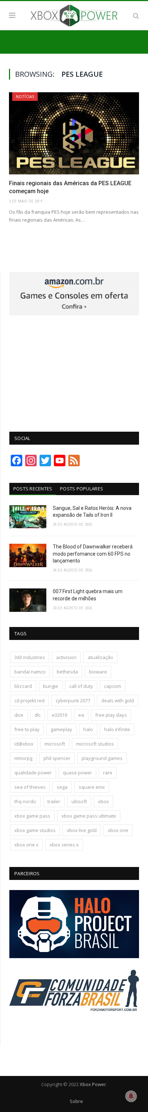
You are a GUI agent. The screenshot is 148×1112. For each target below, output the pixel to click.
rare (107, 772)
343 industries (29, 657)
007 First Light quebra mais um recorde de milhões (87, 594)
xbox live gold (82, 830)
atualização (100, 657)
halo (88, 729)
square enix (92, 787)
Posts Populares (81, 488)
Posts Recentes (32, 488)
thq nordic (25, 801)
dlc (37, 715)
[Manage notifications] (131, 1096)
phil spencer (56, 758)
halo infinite (117, 729)
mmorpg (23, 758)
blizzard (23, 686)
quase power (77, 772)
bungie (50, 686)
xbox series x (64, 844)
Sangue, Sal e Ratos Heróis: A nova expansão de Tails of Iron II (92, 511)
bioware (98, 671)
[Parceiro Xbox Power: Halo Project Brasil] (74, 956)
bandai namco (30, 671)
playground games (102, 758)
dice (18, 715)
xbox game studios (35, 830)
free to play (27, 729)
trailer (53, 801)
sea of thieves (30, 787)
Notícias (25, 96)
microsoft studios (95, 743)
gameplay (61, 729)
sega (62, 787)
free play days (111, 715)
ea (81, 715)
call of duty (81, 686)
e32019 (59, 715)
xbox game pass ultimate (88, 816)
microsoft (55, 743)
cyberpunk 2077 (73, 700)
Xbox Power (93, 1084)
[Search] (136, 15)
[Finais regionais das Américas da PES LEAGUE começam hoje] (74, 133)
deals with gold (117, 700)
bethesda (67, 671)
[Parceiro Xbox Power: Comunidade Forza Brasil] (74, 1026)
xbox (103, 801)
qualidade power (33, 772)
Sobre (76, 1101)
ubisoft (79, 801)
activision (66, 657)
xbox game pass (32, 816)
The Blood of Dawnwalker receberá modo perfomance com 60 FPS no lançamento (93, 554)
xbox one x (26, 844)
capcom (112, 686)
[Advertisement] (74, 369)
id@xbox (23, 743)
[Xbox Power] (74, 14)
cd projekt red (29, 700)
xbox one (118, 830)
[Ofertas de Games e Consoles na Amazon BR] (74, 313)
